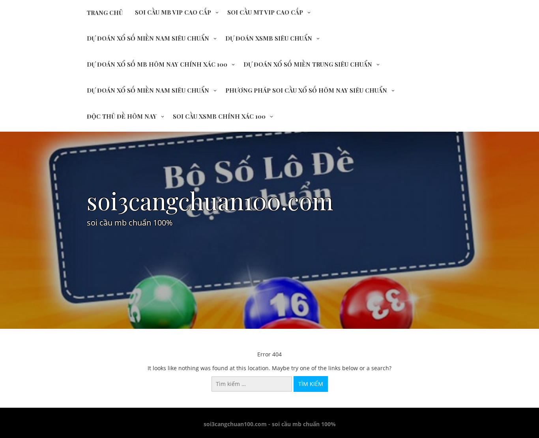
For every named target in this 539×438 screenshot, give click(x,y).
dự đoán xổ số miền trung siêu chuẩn (307, 64)
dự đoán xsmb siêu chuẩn (268, 38)
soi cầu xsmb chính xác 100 (219, 116)
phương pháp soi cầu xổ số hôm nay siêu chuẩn (306, 90)
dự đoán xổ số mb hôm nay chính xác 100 (157, 64)
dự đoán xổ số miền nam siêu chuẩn (148, 38)
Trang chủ (105, 13)
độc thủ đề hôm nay (122, 116)
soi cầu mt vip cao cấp (265, 12)
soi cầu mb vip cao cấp (173, 12)
